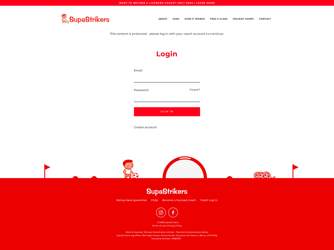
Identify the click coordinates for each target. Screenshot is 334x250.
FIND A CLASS (218, 18)
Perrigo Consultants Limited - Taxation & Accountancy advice (176, 232)
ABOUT (162, 18)
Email (138, 70)
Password (141, 90)
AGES (176, 18)
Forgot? (195, 89)
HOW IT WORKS (195, 18)
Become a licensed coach (179, 200)
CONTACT (265, 18)
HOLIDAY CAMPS (243, 18)
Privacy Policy (174, 225)
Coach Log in (209, 200)
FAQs (154, 200)
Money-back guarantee (132, 200)
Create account (145, 127)
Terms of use (159, 225)
